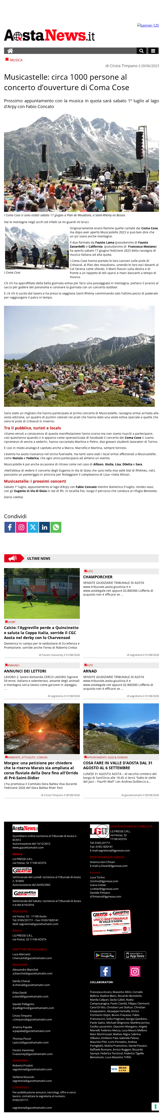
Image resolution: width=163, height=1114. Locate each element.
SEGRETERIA (20, 1060)
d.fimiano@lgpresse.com (105, 896)
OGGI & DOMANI (118, 757)
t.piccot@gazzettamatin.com (31, 1042)
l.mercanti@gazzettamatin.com (32, 958)
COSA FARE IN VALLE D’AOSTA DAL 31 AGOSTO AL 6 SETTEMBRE (117, 765)
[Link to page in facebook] (9, 527)
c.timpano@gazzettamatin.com (32, 1019)
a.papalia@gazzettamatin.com (32, 1031)
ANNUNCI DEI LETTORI (25, 671)
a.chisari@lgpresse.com (113, 866)
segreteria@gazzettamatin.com (38, 924)
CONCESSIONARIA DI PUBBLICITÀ (131, 826)
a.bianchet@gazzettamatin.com (32, 973)
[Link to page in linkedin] (44, 527)
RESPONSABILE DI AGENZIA (107, 857)
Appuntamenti (96, 757)
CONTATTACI (21, 1087)
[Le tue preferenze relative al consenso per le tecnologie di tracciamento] (156, 1106)
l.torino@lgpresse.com (104, 881)
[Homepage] (10, 51)
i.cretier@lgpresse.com (104, 889)
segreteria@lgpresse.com (114, 850)
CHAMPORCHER (97, 576)
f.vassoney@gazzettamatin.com (33, 1054)
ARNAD (90, 671)
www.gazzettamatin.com (28, 847)
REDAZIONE (20, 911)
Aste (90, 571)
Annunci (13, 665)
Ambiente (14, 757)
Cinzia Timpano (124, 65)
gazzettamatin (133, 795)
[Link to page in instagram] (21, 527)
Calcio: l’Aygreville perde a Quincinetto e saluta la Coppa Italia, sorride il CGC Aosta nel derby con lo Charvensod (41, 632)
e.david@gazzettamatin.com (30, 996)
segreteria (136, 655)
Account (95, 872)
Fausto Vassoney (52, 655)
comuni (42, 757)
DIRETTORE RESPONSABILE (30, 949)
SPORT (11, 622)
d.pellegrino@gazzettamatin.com (33, 1008)
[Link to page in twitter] (33, 527)
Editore (17, 854)
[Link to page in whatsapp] (56, 527)
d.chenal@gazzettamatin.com (31, 985)
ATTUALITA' (29, 757)
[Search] (141, 51)
